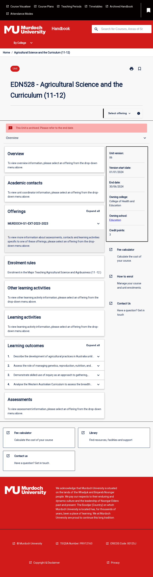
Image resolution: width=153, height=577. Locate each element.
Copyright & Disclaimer (46, 562)
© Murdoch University (29, 543)
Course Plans (46, 6)
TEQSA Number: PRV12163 (76, 543)
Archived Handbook (121, 6)
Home (6, 52)
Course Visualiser (20, 6)
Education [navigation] (115, 220)
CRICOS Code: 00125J (123, 543)
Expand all (93, 210)
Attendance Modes (21, 13)
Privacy (115, 562)
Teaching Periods (71, 6)
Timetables (95, 6)
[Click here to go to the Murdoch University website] (25, 31)
